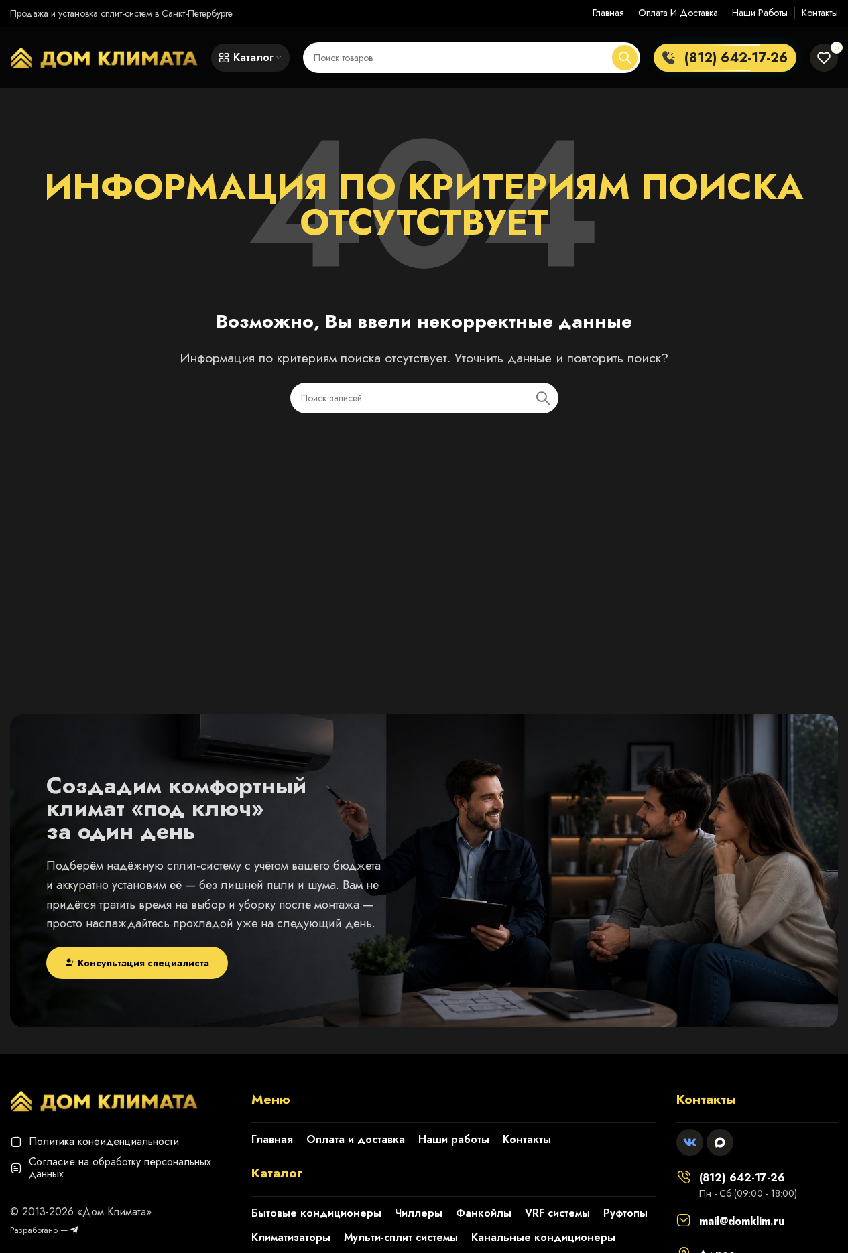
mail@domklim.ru (741, 1221)
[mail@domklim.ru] (683, 1220)
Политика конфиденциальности (104, 1141)
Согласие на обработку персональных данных (120, 1167)
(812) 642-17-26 (742, 1177)
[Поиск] (625, 57)
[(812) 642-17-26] (683, 1176)
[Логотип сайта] (104, 56)
